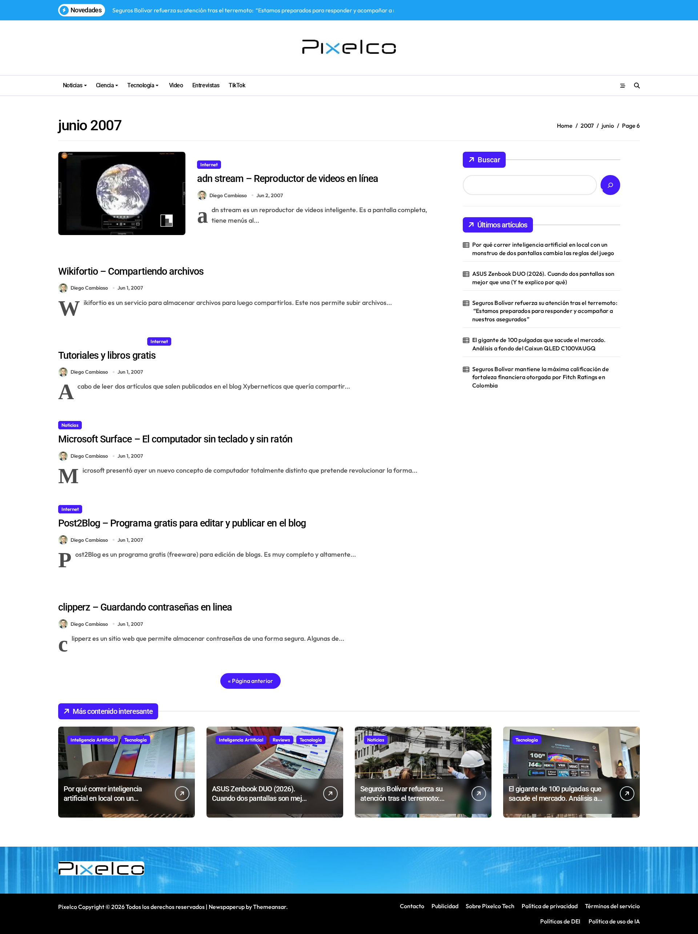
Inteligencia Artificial (93, 740)
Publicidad (445, 906)
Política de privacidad (550, 906)
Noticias (73, 85)
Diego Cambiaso (228, 195)
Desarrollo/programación (89, 341)
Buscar (489, 159)
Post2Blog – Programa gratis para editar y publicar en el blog (182, 523)
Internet (209, 164)
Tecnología (140, 85)
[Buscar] (610, 185)
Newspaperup (227, 906)
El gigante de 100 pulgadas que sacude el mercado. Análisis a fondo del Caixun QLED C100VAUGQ (539, 343)
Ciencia (105, 85)
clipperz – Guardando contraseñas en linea (145, 607)
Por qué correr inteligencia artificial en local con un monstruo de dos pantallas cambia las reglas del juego (543, 248)
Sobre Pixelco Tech (490, 906)
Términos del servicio (612, 906)
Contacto (412, 906)
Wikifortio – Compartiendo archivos (131, 271)
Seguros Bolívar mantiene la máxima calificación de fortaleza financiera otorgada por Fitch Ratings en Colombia (540, 377)
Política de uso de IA (613, 921)
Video (175, 85)
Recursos (236, 164)
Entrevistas (206, 85)
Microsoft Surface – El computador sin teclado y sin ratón (175, 439)
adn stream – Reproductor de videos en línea (287, 178)
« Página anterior (250, 680)
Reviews (281, 740)
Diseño (134, 341)
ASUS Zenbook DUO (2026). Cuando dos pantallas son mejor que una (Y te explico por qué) (543, 277)
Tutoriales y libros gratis (107, 355)
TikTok (237, 85)
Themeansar (269, 906)
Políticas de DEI (560, 921)
